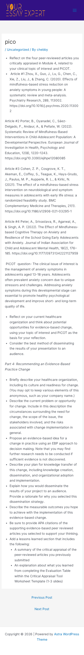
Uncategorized (18, 49)
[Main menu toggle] (75, 10)
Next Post (42, 609)
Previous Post (42, 597)
